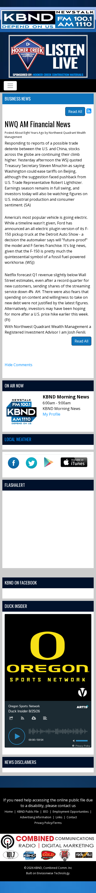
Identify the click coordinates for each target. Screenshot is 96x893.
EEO (45, 812)
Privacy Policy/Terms (48, 823)
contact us (67, 805)
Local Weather (18, 439)
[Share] (11, 718)
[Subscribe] (23, 718)
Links (59, 817)
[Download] (34, 718)
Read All (75, 111)
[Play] (16, 736)
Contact (72, 817)
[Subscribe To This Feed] (88, 111)
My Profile (51, 414)
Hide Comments (18, 364)
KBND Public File (28, 812)
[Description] (45, 718)
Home (9, 812)
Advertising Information (35, 817)
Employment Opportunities (71, 812)
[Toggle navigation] (10, 85)
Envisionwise (45, 873)
